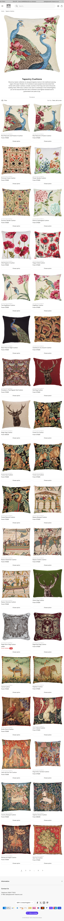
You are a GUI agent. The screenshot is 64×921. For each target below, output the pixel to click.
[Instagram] (44, 903)
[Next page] (42, 870)
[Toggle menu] (2, 6)
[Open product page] (16, 118)
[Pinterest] (47, 903)
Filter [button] (5, 100)
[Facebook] (37, 903)
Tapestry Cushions (10, 11)
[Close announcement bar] (62, 1)
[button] (34, 6)
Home (2, 11)
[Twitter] (41, 903)
